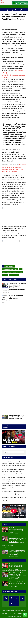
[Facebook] (10, 9)
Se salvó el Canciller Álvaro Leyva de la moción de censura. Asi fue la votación (17, 297)
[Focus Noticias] (3, 2)
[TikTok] (18, 9)
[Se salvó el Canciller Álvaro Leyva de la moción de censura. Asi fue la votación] (5, 353)
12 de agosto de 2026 (14, 587)
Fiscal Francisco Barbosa (14, 272)
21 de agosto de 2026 (14, 533)
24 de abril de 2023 (13, 300)
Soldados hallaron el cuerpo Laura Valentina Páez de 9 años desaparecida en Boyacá (17, 417)
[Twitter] (15, 9)
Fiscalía (5, 275)
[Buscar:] (14, 452)
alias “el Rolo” (10, 266)
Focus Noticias (14, 275)
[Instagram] (12, 9)
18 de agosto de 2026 (14, 569)
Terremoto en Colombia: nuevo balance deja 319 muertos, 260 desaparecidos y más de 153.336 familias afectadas (14, 499)
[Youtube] (7, 9)
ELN (4, 272)
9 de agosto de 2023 (7, 23)
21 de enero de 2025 (14, 419)
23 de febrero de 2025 (7, 292)
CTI (20, 269)
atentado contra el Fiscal (10, 269)
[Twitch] (20, 9)
